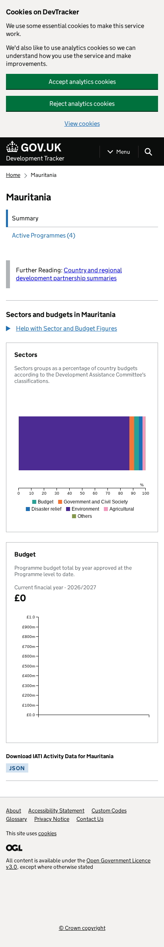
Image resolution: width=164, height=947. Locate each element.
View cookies (82, 123)
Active (43, 235)
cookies (47, 833)
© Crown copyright (82, 927)
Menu (123, 151)
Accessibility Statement (56, 810)
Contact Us (89, 818)
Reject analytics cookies (82, 103)
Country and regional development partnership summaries (69, 274)
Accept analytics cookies (82, 81)
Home (13, 174)
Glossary (16, 818)
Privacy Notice (51, 818)
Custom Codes (109, 810)
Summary (25, 218)
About (13, 810)
